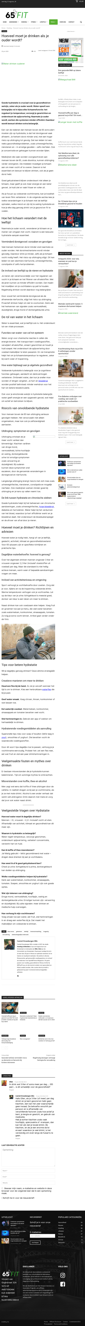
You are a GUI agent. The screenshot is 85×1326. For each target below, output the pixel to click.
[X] (21, 990)
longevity (46, 931)
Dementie (23, 1013)
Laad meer (70, 245)
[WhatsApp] (31, 990)
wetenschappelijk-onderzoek (20, 934)
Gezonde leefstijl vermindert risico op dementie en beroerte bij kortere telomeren (14, 1060)
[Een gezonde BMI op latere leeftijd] (70, 87)
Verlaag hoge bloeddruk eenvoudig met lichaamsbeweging (9, 1040)
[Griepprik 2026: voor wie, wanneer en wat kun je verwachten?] (70, 278)
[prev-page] (3, 1047)
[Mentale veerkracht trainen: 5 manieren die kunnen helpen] (70, 321)
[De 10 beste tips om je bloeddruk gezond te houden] (70, 218)
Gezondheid (5, 1013)
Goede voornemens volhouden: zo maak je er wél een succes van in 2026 (46, 1018)
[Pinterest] (26, 990)
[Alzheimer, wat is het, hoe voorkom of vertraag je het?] (46, 1031)
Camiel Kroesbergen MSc (27, 941)
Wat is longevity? (25, 1039)
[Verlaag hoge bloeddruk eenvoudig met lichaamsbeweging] (10, 1031)
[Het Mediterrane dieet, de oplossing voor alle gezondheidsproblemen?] (70, 172)
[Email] (37, 990)
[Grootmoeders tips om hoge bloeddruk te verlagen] (62, 479)
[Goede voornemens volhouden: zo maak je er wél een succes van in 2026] (46, 1008)
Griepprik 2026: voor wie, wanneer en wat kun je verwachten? (68, 261)
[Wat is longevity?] (28, 1031)
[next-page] (6, 1047)
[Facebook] (16, 990)
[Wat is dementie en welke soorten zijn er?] (62, 471)
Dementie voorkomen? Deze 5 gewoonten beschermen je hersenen (28, 1018)
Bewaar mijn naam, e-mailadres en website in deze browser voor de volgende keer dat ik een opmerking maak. (27, 1190)
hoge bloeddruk (46, 506)
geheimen (19, 931)
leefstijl (26, 931)
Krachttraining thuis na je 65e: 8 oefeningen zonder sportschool (70, 351)
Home (3, 28)
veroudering (6, 934)
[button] (80, 22)
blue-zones (11, 931)
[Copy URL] (42, 990)
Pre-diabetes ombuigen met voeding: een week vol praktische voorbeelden (70, 398)
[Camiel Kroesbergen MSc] (9, 958)
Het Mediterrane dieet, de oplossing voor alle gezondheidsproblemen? (68, 155)
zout (4, 737)
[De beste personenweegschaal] (62, 486)
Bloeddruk (5, 1035)
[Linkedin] (18, 975)
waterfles (46, 689)
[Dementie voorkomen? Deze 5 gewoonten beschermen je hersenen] (28, 1008)
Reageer (11, 1090)
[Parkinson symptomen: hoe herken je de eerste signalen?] (62, 463)
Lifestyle (41, 1013)
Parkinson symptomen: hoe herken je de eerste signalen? (74, 463)
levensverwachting (35, 931)
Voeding (9, 28)
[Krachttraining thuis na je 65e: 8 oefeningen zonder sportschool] (70, 368)
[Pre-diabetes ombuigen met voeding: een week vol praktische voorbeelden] (70, 416)
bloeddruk (43, 381)
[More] (47, 990)
